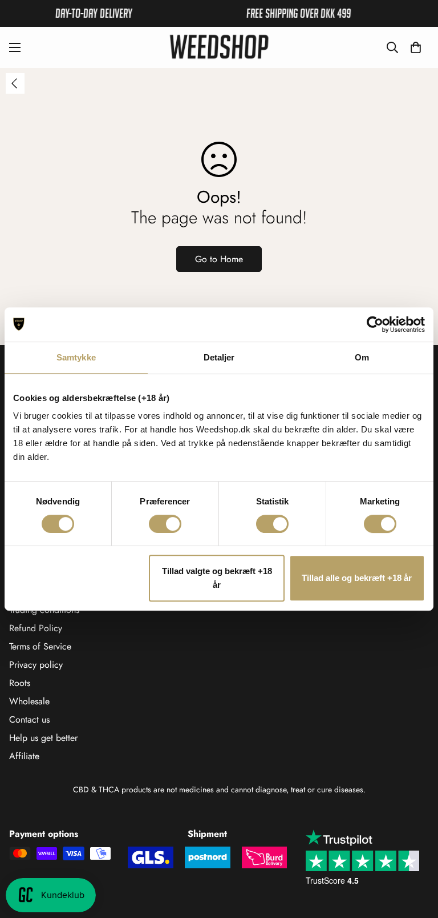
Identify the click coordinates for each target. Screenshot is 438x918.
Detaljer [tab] (219, 357)
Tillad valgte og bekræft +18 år (217, 578)
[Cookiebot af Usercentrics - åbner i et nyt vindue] (375, 324)
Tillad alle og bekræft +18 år (357, 578)
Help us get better (43, 737)
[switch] (165, 524)
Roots (19, 682)
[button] (416, 47)
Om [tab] (362, 357)
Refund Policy (35, 628)
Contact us (29, 719)
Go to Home (219, 259)
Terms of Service (40, 646)
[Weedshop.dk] (219, 47)
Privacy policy (36, 664)
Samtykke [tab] (76, 357)
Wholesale (29, 701)
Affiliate (24, 756)
